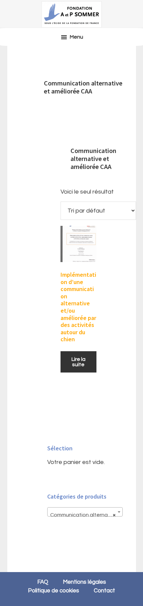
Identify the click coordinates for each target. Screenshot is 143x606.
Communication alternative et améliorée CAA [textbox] (86, 515)
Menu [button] (76, 37)
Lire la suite (78, 362)
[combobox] (85, 512)
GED (71, 14)
